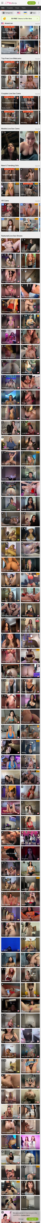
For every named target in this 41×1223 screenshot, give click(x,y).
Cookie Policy (25, 1215)
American (9, 23)
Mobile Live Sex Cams (10, 129)
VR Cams (5, 201)
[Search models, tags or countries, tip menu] (38, 8)
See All (37, 23)
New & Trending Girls (10, 165)
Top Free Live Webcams (11, 58)
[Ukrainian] (25, 13)
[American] (19, 13)
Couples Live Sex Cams (11, 93)
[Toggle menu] (2, 3)
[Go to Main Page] (12, 3)
